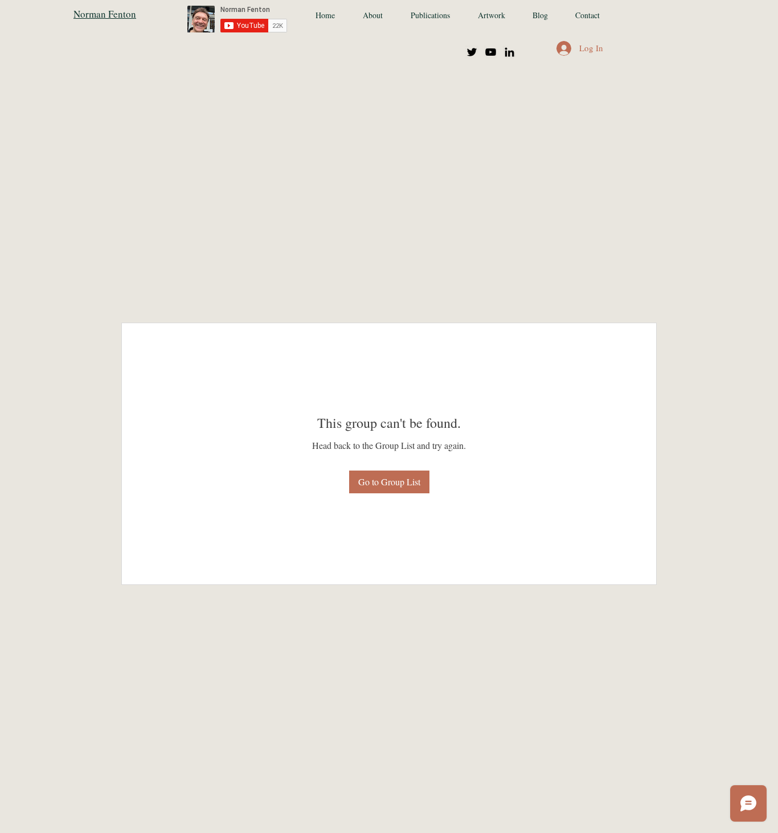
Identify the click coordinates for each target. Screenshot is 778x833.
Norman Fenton (104, 13)
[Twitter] (471, 52)
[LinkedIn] (509, 52)
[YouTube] (490, 52)
